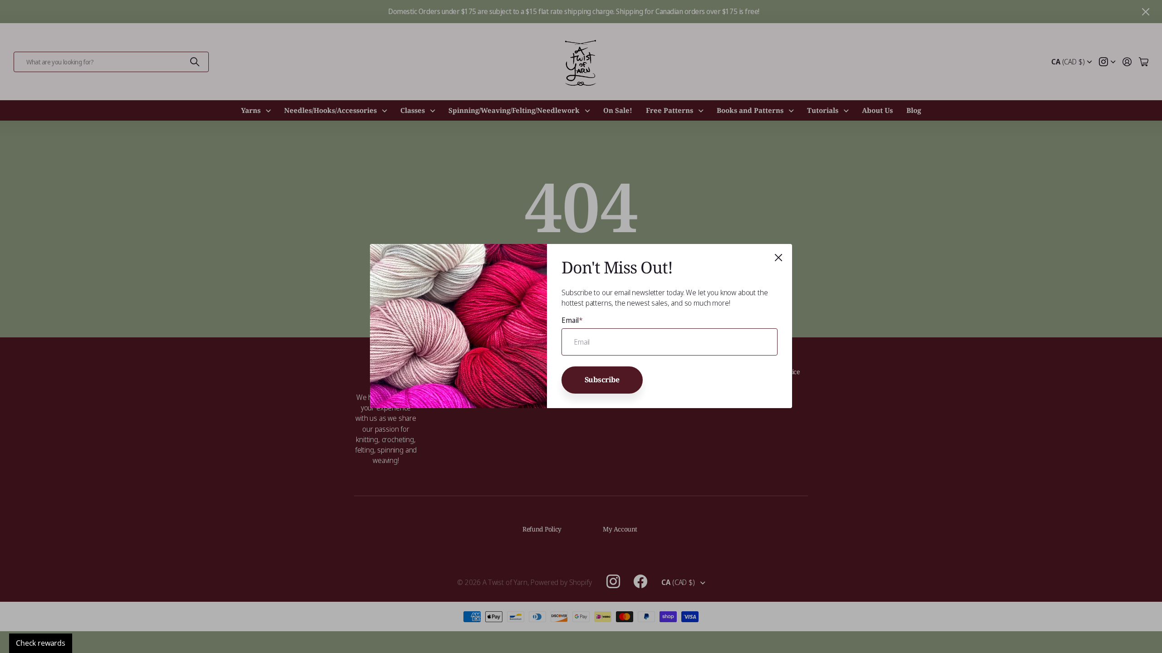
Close (778, 257)
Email (572, 320)
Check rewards (40, 643)
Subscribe (602, 380)
